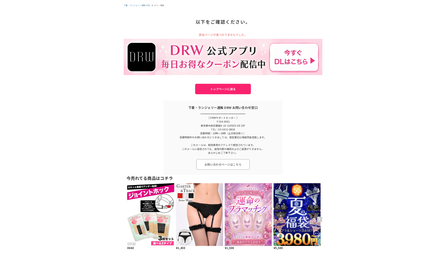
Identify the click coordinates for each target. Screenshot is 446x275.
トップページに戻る (223, 89)
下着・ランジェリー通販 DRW (137, 5)
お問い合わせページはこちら (223, 164)
